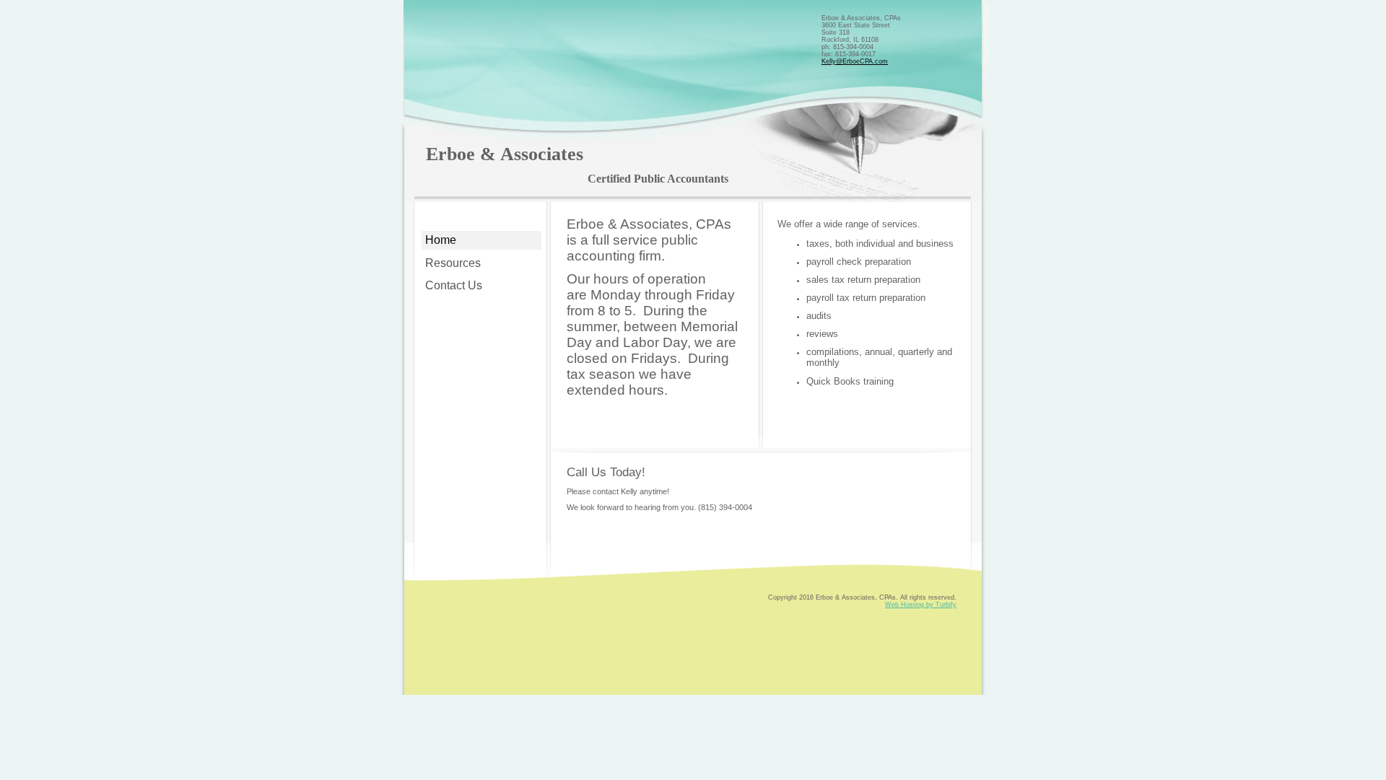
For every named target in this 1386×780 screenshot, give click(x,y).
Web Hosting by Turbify (920, 604)
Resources (453, 263)
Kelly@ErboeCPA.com (854, 61)
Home (440, 240)
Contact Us (453, 285)
